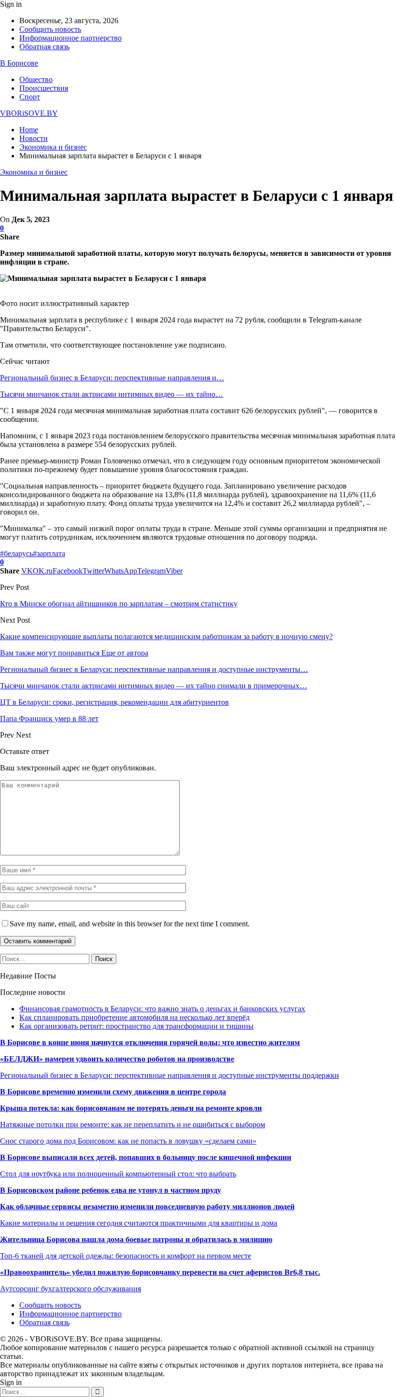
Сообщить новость (50, 29)
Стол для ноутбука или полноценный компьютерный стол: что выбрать (118, 1174)
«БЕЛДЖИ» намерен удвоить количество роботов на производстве (117, 1059)
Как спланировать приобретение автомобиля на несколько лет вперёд (134, 1017)
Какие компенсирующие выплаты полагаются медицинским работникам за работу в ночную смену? (166, 636)
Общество (36, 79)
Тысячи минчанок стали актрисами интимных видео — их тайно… (111, 394)
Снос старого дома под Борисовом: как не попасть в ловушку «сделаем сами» (128, 1141)
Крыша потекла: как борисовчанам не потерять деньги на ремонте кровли (131, 1108)
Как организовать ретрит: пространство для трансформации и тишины (136, 1026)
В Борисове (19, 63)
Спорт (29, 97)
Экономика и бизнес (34, 172)
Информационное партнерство (70, 38)
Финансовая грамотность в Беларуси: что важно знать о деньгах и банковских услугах (162, 1009)
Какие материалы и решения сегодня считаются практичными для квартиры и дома (138, 1223)
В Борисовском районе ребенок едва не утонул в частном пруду (110, 1190)
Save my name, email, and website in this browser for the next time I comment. (130, 924)
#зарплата (49, 553)
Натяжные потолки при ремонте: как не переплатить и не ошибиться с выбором (132, 1124)
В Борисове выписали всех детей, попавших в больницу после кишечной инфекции (145, 1157)
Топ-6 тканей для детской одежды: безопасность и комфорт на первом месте (125, 1256)
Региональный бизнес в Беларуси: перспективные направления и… (112, 378)
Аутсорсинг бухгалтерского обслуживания (70, 1289)
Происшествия (43, 88)
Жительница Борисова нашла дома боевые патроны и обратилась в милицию (136, 1239)
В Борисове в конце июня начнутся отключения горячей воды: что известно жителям (150, 1042)
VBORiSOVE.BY (29, 113)
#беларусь (16, 553)
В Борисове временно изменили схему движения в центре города (113, 1092)
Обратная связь (44, 46)
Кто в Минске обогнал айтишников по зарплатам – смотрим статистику (119, 604)
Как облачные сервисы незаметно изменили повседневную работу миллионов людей (147, 1206)
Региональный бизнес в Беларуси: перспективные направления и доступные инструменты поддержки (169, 1075)
